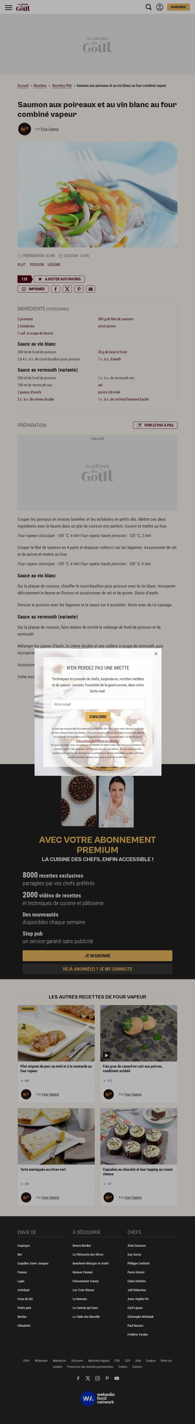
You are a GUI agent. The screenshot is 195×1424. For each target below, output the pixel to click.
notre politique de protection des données (97, 740)
